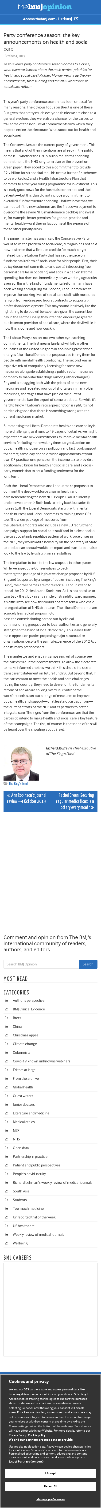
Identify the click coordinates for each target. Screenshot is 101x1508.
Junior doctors (24, 1104)
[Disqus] (50, 874)
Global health (23, 1087)
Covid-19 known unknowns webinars (41, 1061)
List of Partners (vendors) (26, 1461)
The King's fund (18, 784)
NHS (16, 1139)
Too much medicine (28, 1208)
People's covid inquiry (29, 1174)
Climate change (25, 1044)
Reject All (50, 1486)
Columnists (21, 1052)
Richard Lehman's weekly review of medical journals (52, 1182)
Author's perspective (28, 1000)
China (17, 1026)
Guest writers (23, 1096)
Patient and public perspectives (36, 1165)
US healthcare (24, 1226)
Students (20, 1200)
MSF (16, 1130)
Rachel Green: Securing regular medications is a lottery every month (75, 801)
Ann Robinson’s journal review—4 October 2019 (26, 798)
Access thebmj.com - (40, 19)
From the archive (26, 1078)
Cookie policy (37, 1435)
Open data (21, 1148)
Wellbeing (20, 1243)
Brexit (17, 1018)
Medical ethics (24, 1122)
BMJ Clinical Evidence (29, 1009)
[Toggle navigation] (9, 7)
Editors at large (24, 1070)
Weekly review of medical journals (38, 1234)
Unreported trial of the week (34, 1217)
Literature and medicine (31, 1113)
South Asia (21, 1191)
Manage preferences (50, 1499)
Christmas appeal (26, 1035)
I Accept (50, 1473)
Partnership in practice (30, 1156)
